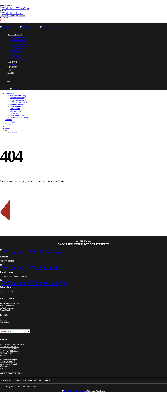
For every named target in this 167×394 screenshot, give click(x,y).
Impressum (4, 320)
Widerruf (3, 366)
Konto (11, 73)
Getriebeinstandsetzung (19, 117)
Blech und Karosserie (18, 115)
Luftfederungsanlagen (18, 44)
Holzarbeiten (15, 51)
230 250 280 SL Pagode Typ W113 (13, 344)
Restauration (14, 35)
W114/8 (3, 355)
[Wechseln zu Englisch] (88, 89)
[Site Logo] (30, 27)
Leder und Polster (16, 48)
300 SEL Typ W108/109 (9, 349)
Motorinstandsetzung (18, 42)
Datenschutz (5, 322)
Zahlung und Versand (8, 364)
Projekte (8, 124)
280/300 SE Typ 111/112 (9, 347)
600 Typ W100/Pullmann (10, 351)
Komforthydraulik (17, 46)
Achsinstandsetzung (17, 40)
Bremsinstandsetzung (18, 37)
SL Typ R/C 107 (6, 353)
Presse (12, 122)
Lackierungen (15, 113)
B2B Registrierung (7, 362)
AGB (2, 368)
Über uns (8, 120)
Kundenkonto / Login (8, 359)
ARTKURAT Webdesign (95, 391)
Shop (7, 126)
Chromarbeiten (15, 53)
